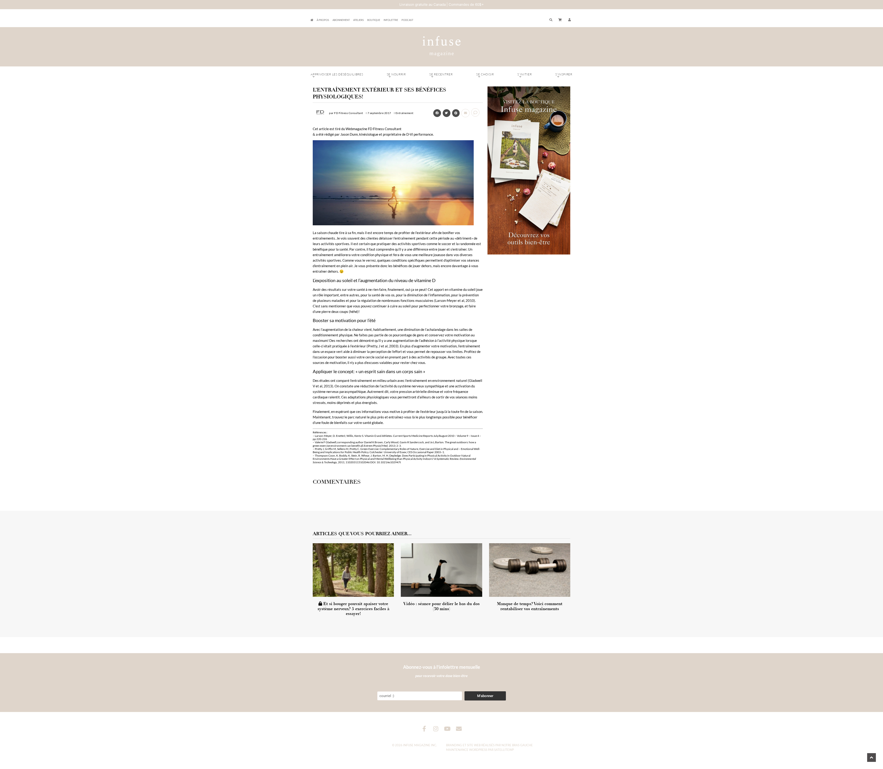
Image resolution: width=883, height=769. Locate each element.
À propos (323, 19)
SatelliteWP (504, 750)
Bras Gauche (522, 745)
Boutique (373, 19)
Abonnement (341, 19)
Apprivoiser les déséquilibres (337, 74)
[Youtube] (447, 729)
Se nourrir (396, 74)
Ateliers (358, 19)
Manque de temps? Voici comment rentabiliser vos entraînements (529, 606)
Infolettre (391, 19)
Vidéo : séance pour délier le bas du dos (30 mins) (441, 606)
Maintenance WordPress (466, 750)
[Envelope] (459, 729)
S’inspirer (563, 74)
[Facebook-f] (424, 729)
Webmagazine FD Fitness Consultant (373, 129)
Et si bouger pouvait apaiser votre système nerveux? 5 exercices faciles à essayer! (353, 608)
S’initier (524, 74)
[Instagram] (436, 729)
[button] (569, 20)
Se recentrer (441, 74)
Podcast (407, 19)
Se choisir (485, 74)
